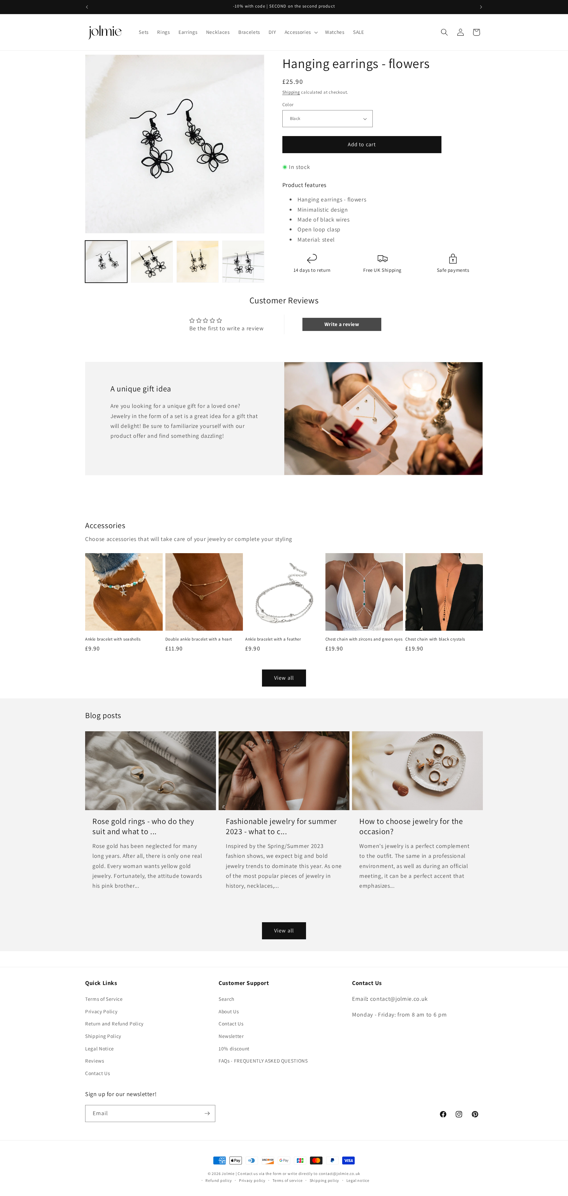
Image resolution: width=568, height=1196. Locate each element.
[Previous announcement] (87, 7)
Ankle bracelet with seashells (112, 639)
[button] (300, 32)
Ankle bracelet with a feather (273, 639)
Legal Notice (99, 1048)
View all (284, 677)
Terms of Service (104, 999)
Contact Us (97, 1073)
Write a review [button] (341, 324)
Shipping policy (325, 1180)
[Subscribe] (207, 1113)
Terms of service (287, 1180)
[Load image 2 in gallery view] (152, 262)
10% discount (234, 1048)
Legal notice (357, 1180)
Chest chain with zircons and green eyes (363, 639)
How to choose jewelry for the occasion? (411, 826)
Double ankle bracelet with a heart (198, 639)
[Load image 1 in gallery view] (106, 262)
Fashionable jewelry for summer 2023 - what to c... (281, 826)
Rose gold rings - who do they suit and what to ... (143, 826)
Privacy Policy (101, 1011)
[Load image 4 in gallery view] (243, 262)
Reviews (94, 1060)
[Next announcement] (481, 7)
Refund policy (218, 1180)
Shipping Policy (103, 1036)
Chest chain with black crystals (435, 639)
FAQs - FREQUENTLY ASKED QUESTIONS (263, 1060)
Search (226, 999)
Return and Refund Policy (114, 1023)
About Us (229, 1011)
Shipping (291, 92)
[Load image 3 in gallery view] (198, 262)
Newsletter (231, 1036)
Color (288, 104)
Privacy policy (252, 1180)
